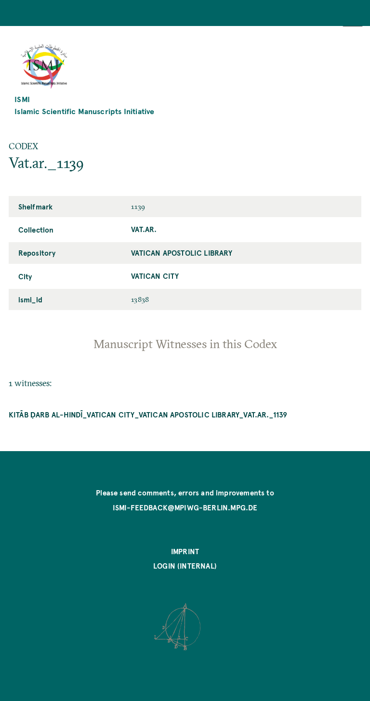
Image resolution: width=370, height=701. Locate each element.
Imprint (185, 551)
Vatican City (155, 276)
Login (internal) (185, 566)
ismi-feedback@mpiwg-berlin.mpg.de (185, 507)
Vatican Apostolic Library (181, 253)
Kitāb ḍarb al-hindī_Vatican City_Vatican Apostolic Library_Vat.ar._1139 (148, 414)
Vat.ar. (144, 229)
